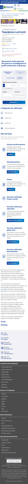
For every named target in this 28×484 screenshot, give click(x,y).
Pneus (3, 445)
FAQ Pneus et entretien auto (8, 452)
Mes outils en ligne (6, 420)
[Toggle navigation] (1, 7)
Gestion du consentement (14, 467)
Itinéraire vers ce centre (10, 48)
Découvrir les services (15, 220)
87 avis (14, 44)
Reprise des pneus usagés (8, 430)
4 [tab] (16, 22)
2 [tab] (12, 22)
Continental (4, 396)
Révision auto (5, 450)
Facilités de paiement (7, 425)
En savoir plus (12, 172)
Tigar (2, 409)
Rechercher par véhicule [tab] (8, 72)
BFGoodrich (4, 411)
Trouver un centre (6, 442)
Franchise (4, 384)
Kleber (3, 404)
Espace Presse (5, 374)
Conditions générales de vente (14, 464)
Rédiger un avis (6, 45)
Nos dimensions (5, 447)
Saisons (5, 92)
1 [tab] (9, 22)
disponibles (4, 289)
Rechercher (13, 102)
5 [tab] (18, 22)
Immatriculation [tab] (10, 78)
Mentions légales (6, 465)
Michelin (3, 394)
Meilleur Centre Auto (6, 369)
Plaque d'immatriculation (10, 82)
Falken (3, 401)
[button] (8, 55)
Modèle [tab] (20, 78)
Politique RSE (5, 372)
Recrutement (4, 382)
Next (26, 21)
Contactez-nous (5, 377)
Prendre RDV (4, 440)
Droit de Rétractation (7, 379)
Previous (2, 21)
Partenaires (4, 387)
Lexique (3, 418)
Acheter (10, 154)
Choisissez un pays (13, 461)
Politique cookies (5, 433)
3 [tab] (14, 22)
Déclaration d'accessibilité (8, 428)
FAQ (2, 423)
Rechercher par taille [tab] (20, 72)
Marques (17, 92)
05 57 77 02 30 (10, 51)
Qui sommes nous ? (6, 367)
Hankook (3, 399)
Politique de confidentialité (18, 465)
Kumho (3, 406)
